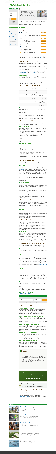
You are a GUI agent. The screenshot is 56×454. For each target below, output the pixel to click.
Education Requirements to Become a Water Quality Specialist (12, 40)
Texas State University (27, 43)
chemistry (35, 127)
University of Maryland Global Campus (29, 52)
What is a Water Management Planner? (25, 414)
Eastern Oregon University (27, 46)
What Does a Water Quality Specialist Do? (12, 29)
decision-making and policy (24, 284)
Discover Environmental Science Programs (33, 378)
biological (40, 57)
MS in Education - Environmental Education (31, 47)
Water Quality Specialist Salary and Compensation (13, 36)
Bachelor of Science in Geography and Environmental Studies (33, 44)
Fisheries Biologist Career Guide (24, 439)
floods (25, 68)
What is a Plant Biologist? (23, 431)
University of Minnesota (27, 49)
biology (28, 251)
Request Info (43, 32)
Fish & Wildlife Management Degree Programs (25, 293)
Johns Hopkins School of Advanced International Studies (32, 35)
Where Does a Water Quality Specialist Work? (12, 31)
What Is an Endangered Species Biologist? (25, 422)
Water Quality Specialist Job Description (12, 33)
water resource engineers (23, 72)
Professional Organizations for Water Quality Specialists (13, 45)
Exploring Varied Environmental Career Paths (38, 2)
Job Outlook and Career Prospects (12, 38)
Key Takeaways (11, 43)
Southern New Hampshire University (29, 31)
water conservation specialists (34, 72)
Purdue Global (26, 40)
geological (20, 69)
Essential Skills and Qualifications (13, 34)
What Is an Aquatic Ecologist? (24, 406)
